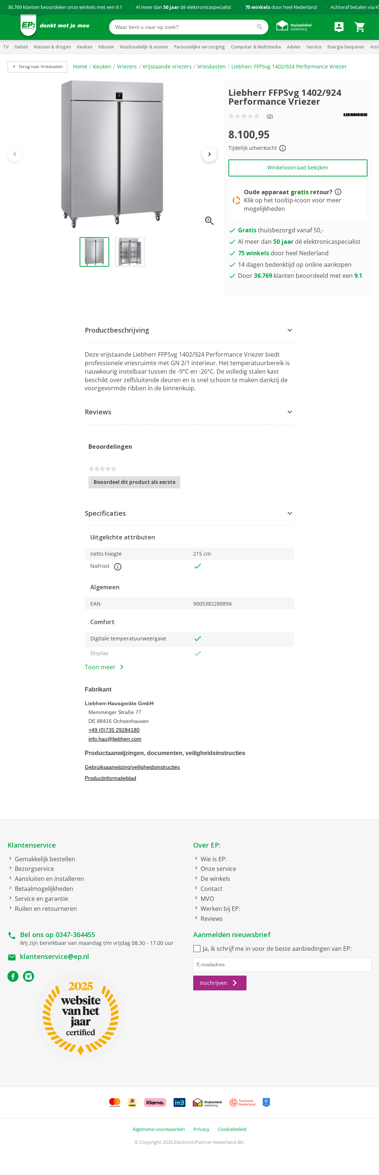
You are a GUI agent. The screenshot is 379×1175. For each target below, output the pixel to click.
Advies (294, 47)
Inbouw (106, 47)
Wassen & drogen (52, 47)
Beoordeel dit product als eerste (137, 483)
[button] (189, 330)
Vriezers (127, 66)
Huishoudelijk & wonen (144, 47)
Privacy (201, 1129)
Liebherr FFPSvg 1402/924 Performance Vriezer (289, 66)
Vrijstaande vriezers (167, 66)
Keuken (85, 47)
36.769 (15, 7)
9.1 (119, 7)
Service (314, 47)
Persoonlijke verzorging (199, 47)
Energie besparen (346, 47)
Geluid (21, 47)
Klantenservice (31, 845)
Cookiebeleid (232, 1129)
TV (6, 47)
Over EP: (206, 845)
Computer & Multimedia (256, 47)
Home (80, 66)
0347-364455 (75, 934)
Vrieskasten (211, 66)
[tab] (189, 330)
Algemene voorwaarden (159, 1129)
